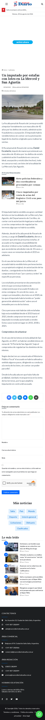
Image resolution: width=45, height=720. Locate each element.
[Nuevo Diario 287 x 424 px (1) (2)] (22, 42)
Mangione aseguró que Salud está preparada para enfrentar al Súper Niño (31, 590)
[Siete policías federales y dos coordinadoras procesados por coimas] (8, 181)
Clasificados (22, 528)
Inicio (5, 70)
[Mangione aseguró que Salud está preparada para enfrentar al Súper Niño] (11, 591)
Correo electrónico (9, 450)
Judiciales (11, 70)
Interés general (29, 517)
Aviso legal (26, 716)
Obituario (30, 522)
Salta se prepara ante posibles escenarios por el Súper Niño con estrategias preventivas (31, 579)
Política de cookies (27, 712)
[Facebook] (9, 397)
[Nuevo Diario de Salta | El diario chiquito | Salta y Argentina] (22, 4)
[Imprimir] (36, 397)
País (21, 511)
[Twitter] (14, 397)
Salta (12, 511)
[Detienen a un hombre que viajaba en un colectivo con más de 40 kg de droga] (11, 547)
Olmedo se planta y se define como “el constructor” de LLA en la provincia (31, 557)
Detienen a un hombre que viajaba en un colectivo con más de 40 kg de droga (30, 546)
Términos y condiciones (11, 712)
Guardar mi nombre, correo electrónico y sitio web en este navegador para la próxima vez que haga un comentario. (21, 471)
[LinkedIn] (20, 397)
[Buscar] (42, 4)
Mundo (31, 511)
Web (3, 458)
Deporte (13, 517)
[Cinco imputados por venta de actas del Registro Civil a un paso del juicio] (8, 194)
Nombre (5, 442)
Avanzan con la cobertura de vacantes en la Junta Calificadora (30, 568)
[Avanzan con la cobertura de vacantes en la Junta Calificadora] (11, 569)
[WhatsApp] (30, 397)
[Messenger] (25, 397)
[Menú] (6, 4)
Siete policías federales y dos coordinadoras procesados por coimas (29, 181)
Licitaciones (15, 522)
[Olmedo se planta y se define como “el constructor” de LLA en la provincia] (11, 558)
